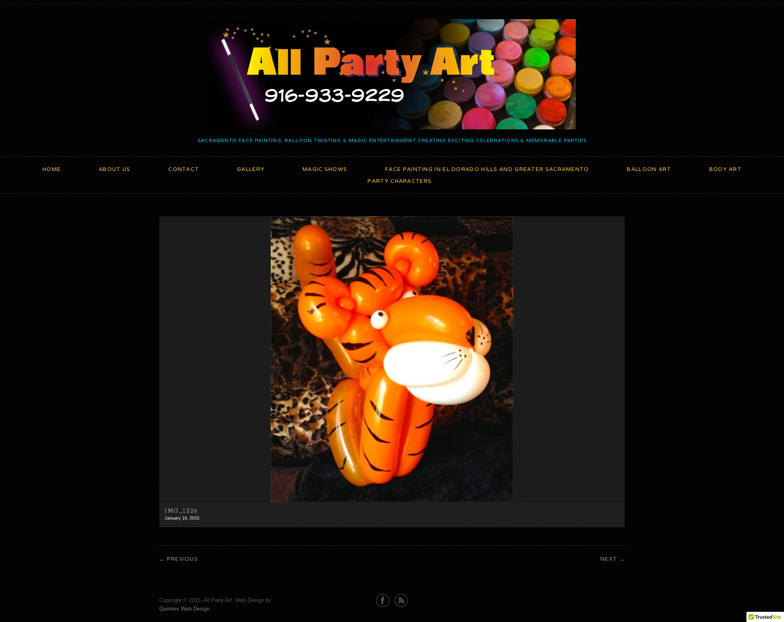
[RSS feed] (401, 600)
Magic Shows (325, 169)
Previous (182, 558)
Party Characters (400, 181)
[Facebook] (383, 600)
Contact (183, 169)
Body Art (725, 169)
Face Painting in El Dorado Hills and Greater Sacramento (487, 169)
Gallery (251, 169)
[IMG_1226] (392, 500)
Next (608, 558)
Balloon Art (649, 169)
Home (51, 169)
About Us (114, 169)
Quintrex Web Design (184, 609)
